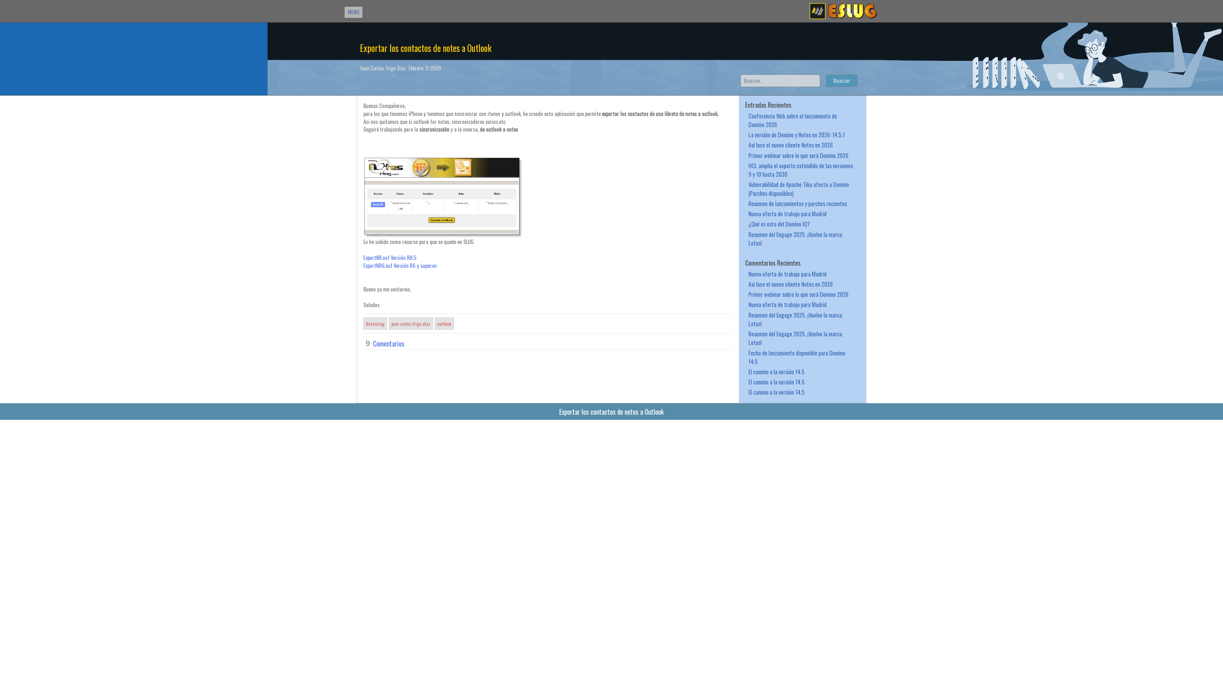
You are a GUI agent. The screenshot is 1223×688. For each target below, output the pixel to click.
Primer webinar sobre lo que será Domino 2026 (798, 155)
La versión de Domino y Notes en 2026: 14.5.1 (796, 134)
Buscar (841, 80)
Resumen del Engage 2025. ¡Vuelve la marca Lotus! (795, 238)
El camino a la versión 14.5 (776, 371)
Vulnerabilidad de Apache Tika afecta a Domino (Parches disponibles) (798, 188)
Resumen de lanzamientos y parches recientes (797, 203)
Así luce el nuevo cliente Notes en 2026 (790, 144)
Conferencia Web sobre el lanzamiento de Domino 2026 (792, 120)
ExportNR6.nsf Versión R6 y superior (400, 265)
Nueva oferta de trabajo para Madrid (787, 213)
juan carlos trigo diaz (410, 323)
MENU (353, 12)
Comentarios (388, 343)
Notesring (375, 323)
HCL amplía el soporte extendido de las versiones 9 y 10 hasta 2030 (800, 169)
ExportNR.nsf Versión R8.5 (389, 258)
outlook (444, 323)
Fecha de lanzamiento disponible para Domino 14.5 (796, 357)
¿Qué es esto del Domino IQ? (779, 223)
